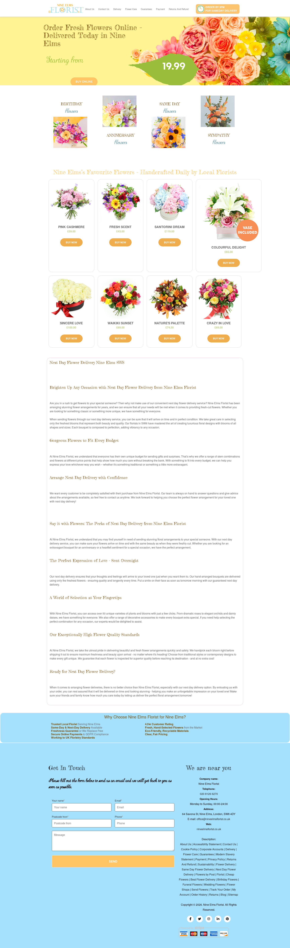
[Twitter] (199, 919)
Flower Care (131, 9)
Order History (199, 894)
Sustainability (206, 864)
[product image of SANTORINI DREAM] (170, 202)
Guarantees (146, 9)
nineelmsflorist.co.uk (209, 829)
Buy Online (84, 81)
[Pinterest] (227, 919)
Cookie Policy (189, 849)
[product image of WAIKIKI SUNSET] (121, 298)
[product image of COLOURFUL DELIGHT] (229, 212)
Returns (214, 894)
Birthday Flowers (227, 879)
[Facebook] (190, 919)
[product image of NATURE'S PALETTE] (170, 298)
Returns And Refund (178, 9)
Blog (223, 894)
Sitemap (233, 894)
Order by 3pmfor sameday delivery (221, 8)
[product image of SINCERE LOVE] (71, 298)
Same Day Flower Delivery (198, 869)
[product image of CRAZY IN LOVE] (219, 298)
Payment (160, 9)
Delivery (117, 9)
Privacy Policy (216, 859)
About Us (89, 9)
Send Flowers (199, 889)
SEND (113, 861)
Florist (220, 874)
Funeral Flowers (192, 884)
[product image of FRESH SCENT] (121, 202)
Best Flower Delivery (202, 879)
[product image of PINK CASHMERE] (71, 202)
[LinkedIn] (218, 919)
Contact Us (103, 9)
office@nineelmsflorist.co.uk (213, 819)
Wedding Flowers (214, 884)
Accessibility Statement (207, 844)
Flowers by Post (205, 874)
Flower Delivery (225, 864)
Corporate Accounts (211, 849)
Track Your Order (220, 889)
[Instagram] (208, 919)
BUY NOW (71, 242)
